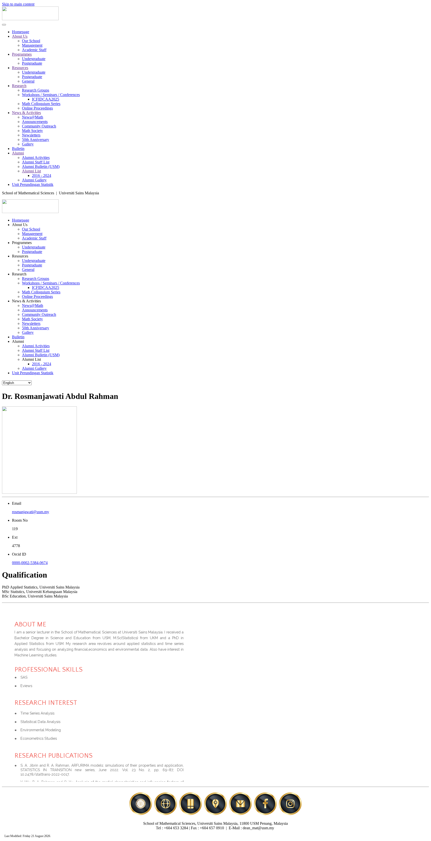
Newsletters (31, 135)
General (28, 81)
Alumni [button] (18, 341)
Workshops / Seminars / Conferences (51, 95)
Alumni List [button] (31, 359)
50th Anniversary (35, 139)
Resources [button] (20, 256)
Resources (20, 68)
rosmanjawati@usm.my (30, 512)
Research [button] (19, 274)
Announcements (35, 122)
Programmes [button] (22, 242)
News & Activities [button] (26, 301)
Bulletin (18, 148)
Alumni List (31, 171)
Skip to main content (18, 4)
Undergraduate (33, 59)
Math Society (32, 130)
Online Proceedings (37, 108)
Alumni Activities (36, 157)
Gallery (28, 144)
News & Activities (26, 113)
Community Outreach (39, 126)
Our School (31, 41)
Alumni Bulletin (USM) (41, 166)
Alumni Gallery (34, 180)
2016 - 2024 (41, 175)
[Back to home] (30, 19)
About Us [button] (19, 225)
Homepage (20, 32)
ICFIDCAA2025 (45, 99)
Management (32, 45)
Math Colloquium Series (41, 104)
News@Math (32, 117)
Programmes (22, 54)
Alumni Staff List (35, 162)
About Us (19, 36)
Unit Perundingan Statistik (32, 184)
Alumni (18, 153)
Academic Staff (34, 50)
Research (19, 86)
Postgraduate (32, 63)
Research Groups (35, 90)
